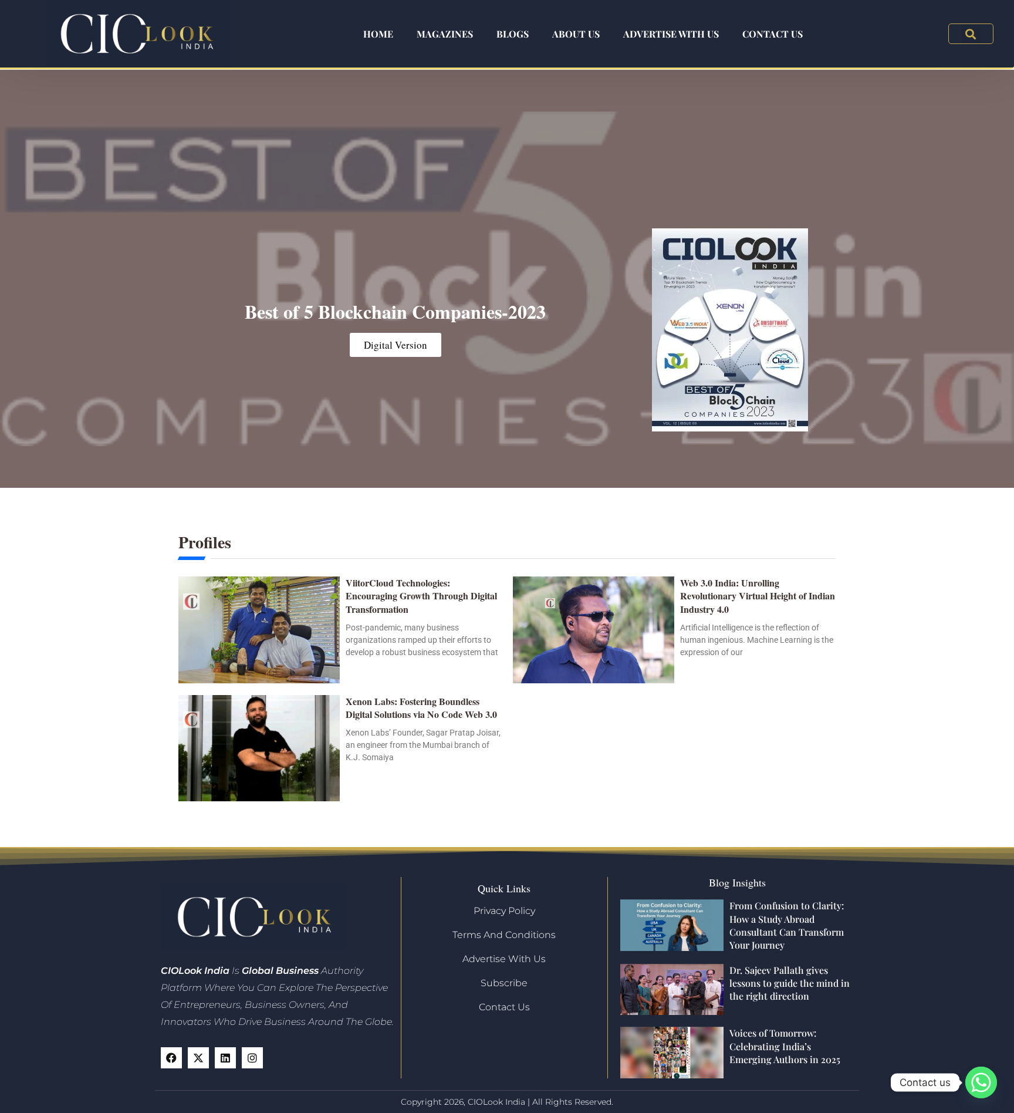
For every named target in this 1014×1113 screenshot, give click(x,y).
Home (378, 34)
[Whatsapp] (981, 1082)
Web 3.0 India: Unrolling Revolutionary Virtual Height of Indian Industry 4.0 (757, 596)
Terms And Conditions (504, 934)
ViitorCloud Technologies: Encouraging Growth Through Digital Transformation (421, 596)
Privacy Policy (504, 910)
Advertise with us (671, 34)
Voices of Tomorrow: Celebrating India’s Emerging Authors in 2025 (784, 1046)
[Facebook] (171, 1057)
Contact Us (772, 34)
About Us (576, 34)
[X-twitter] (198, 1057)
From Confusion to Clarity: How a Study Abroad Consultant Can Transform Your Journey (786, 925)
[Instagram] (252, 1057)
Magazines (445, 34)
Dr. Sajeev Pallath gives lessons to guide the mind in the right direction (789, 983)
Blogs (512, 34)
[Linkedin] (225, 1057)
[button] (971, 33)
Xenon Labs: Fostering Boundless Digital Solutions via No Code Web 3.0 (421, 707)
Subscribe (504, 983)
